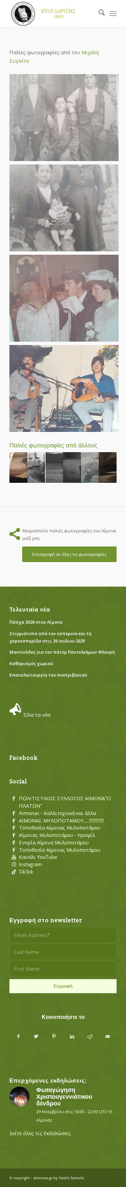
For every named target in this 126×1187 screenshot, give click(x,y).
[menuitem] (98, 13)
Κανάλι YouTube (38, 856)
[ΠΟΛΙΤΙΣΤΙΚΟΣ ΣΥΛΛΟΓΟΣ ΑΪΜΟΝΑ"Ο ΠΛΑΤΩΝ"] (13, 798)
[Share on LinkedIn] (72, 1036)
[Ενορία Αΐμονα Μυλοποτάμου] (13, 842)
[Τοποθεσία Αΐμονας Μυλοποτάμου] (13, 828)
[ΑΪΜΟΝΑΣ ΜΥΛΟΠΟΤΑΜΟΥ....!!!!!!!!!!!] (13, 820)
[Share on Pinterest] (54, 1036)
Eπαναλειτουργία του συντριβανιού (48, 675)
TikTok (26, 871)
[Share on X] (36, 1036)
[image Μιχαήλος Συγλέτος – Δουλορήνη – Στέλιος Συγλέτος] (65, 209)
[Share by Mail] (108, 1036)
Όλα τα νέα (37, 714)
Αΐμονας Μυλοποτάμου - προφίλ (57, 835)
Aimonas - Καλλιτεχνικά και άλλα (57, 813)
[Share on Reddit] (90, 1036)
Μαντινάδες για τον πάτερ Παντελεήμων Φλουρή (62, 652)
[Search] (98, 13)
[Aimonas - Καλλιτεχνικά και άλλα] (13, 813)
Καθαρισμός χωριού (31, 663)
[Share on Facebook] (18, 1036)
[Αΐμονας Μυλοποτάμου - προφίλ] (13, 835)
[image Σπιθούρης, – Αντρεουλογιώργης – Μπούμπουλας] (65, 119)
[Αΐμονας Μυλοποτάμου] (52, 13)
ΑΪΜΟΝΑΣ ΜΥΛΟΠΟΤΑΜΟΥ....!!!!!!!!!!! (61, 820)
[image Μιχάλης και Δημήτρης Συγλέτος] (65, 390)
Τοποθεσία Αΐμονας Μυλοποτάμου (59, 827)
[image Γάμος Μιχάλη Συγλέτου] (65, 300)
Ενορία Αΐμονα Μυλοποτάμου (54, 842)
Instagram (30, 864)
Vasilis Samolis (71, 1177)
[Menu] (113, 13)
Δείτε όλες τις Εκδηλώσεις (40, 1133)
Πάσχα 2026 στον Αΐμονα (35, 622)
